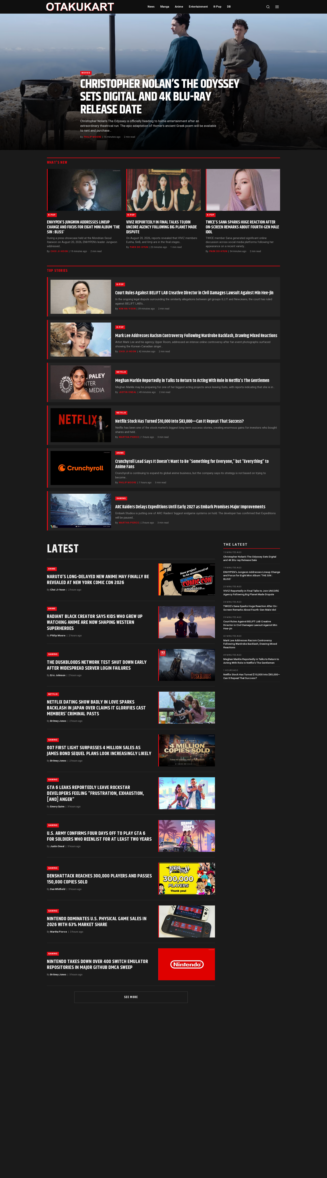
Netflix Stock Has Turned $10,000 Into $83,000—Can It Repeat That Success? (179, 421)
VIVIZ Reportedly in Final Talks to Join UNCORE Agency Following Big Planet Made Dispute (161, 227)
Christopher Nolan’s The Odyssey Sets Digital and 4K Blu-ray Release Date (159, 96)
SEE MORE (131, 997)
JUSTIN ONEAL (128, 392)
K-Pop (217, 6)
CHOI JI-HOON (59, 251)
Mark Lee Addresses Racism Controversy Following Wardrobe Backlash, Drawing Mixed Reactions (196, 335)
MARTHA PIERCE (129, 437)
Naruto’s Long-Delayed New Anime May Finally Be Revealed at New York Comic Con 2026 (98, 580)
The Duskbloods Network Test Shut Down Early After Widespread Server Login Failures (97, 665)
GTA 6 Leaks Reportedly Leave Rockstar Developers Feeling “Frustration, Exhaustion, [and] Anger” (95, 793)
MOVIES (86, 73)
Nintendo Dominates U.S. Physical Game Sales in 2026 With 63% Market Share (96, 922)
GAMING (121, 498)
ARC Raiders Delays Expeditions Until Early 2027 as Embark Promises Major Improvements (190, 507)
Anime (179, 6)
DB (229, 6)
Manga (164, 6)
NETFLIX (121, 372)
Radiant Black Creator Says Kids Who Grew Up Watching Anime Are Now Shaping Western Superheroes (95, 622)
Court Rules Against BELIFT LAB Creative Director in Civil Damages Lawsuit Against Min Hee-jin (194, 293)
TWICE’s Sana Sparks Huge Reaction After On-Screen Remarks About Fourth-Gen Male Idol (242, 227)
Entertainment (198, 6)
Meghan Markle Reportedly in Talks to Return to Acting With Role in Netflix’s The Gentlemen (192, 380)
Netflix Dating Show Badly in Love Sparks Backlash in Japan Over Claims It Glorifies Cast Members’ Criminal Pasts (96, 708)
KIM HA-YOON (127, 308)
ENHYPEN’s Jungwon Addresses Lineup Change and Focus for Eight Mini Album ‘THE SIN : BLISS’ (83, 227)
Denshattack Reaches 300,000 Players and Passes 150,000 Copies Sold (99, 879)
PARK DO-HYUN (139, 247)
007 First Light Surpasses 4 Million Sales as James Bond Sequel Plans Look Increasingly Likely (99, 751)
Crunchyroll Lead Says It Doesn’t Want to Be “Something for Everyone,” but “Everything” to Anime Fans (192, 464)
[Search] (268, 7)
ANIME (120, 453)
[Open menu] (277, 7)
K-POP (51, 215)
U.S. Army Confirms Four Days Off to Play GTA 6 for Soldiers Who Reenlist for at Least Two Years (99, 836)
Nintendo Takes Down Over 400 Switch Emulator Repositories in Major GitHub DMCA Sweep (97, 964)
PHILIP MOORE (92, 137)
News (151, 6)
